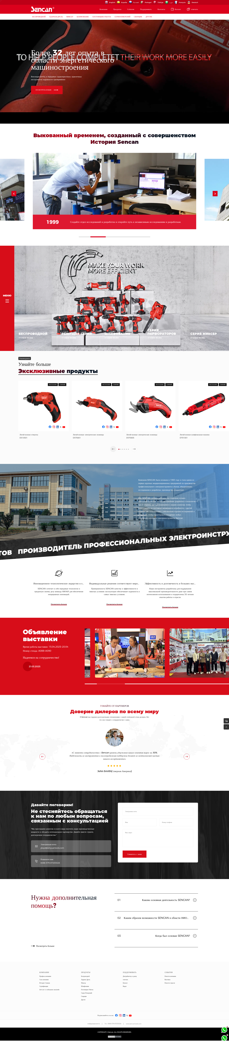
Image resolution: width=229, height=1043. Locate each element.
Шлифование (83, 17)
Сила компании (44, 979)
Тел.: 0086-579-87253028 (113, 1024)
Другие (149, 17)
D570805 (130, 438)
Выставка (167, 979)
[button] (215, 193)
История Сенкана (44, 983)
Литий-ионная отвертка (29, 434)
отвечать (194, 9)
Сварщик (138, 17)
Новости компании (170, 976)
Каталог (178, 9)
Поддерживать (146, 9)
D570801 (77, 438)
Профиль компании (45, 976)
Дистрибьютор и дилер (130, 976)
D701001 (184, 438)
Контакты (161, 9)
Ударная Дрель (56, 17)
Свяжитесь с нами (134, 854)
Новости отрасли (170, 983)
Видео (125, 986)
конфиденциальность (94, 1024)
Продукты (117, 9)
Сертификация (43, 986)
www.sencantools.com (133, 1024)
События (130, 9)
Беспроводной (39, 17)
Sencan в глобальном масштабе (49, 989)
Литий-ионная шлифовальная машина (194, 434)
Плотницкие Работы (101, 17)
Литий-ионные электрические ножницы (88, 434)
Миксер (69, 17)
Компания (103, 9)
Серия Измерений (122, 17)
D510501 (23, 438)
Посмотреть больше (59, 604)
